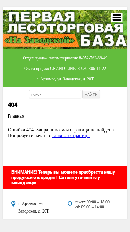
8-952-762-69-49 (93, 58)
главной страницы (71, 135)
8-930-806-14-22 (92, 68)
